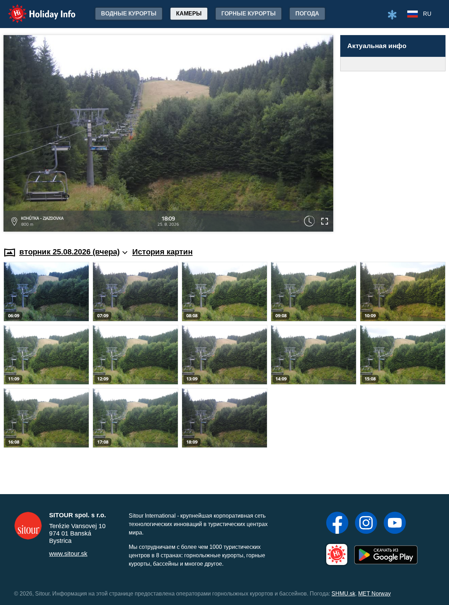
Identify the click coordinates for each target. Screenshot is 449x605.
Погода (307, 13)
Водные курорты (128, 13)
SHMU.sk (343, 594)
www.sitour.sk (68, 553)
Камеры (189, 13)
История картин (162, 251)
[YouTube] (395, 524)
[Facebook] (337, 524)
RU (427, 14)
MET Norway (374, 594)
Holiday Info (35, 9)
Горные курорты (248, 13)
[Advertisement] (392, 152)
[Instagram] (366, 524)
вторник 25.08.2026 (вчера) (69, 251)
